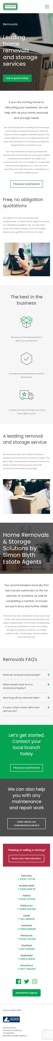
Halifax (27, 895)
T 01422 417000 (26, 899)
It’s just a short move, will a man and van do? (21, 709)
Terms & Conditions (12, 1030)
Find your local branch (26, 184)
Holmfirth (26, 925)
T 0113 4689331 (26, 919)
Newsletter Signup (26, 992)
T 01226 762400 (26, 939)
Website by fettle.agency (15, 1035)
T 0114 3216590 (26, 949)
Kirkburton (26, 905)
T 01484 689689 (26, 929)
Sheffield (26, 945)
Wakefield (27, 955)
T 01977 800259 (27, 969)
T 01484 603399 (26, 909)
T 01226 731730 (26, 879)
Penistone (26, 935)
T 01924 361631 (26, 959)
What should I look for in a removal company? (18, 686)
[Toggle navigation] (47, 6)
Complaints (8, 1033)
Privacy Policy (9, 1027)
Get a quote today (17, 78)
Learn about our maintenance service (26, 823)
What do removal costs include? (21, 675)
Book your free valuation (26, 858)
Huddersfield (26, 885)
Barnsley (26, 875)
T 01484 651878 (26, 889)
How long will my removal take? (21, 697)
